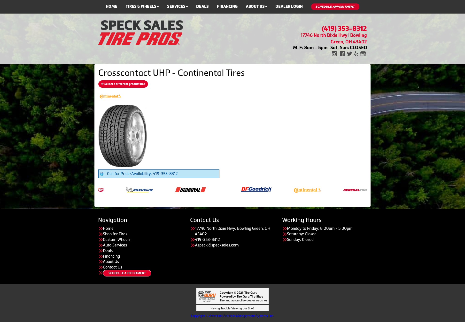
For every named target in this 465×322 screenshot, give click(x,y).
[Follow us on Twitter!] (349, 53)
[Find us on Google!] (363, 53)
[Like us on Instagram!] (334, 53)
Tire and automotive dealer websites (243, 298)
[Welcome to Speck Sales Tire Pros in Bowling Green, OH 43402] (140, 32)
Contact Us (112, 267)
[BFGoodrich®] (238, 189)
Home (111, 6)
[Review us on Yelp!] (356, 53)
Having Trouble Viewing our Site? (232, 308)
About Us (255, 6)
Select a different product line (124, 84)
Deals (202, 6)
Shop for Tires (115, 234)
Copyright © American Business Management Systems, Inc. (232, 316)
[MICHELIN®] (121, 189)
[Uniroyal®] (172, 189)
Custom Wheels (116, 239)
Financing (227, 6)
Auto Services (115, 245)
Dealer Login (289, 6)
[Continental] (289, 189)
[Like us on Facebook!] (342, 53)
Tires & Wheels (141, 6)
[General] (341, 189)
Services (176, 6)
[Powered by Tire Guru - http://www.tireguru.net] (207, 296)
